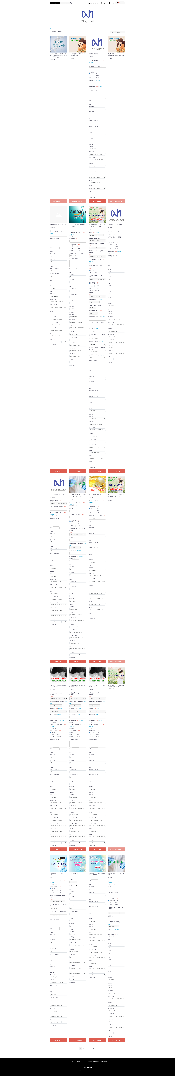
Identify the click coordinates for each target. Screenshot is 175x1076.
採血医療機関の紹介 (93, 311)
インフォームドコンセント (95, 60)
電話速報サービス (93, 299)
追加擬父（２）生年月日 (95, 355)
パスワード (91, 180)
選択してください (94, 73)
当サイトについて (71, 1061)
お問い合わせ (104, 1061)
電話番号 (91, 164)
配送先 (90, 232)
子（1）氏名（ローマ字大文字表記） (58, 912)
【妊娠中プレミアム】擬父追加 (96, 244)
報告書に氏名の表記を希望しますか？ (96, 266)
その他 (97, 78)
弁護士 (97, 75)
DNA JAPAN (87, 1067)
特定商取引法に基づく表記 (94, 1061)
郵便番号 (91, 138)
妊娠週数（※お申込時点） (95, 305)
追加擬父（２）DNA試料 (95, 238)
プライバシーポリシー (82, 1061)
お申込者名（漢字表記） (95, 66)
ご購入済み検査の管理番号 (114, 237)
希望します (93, 270)
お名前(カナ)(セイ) (93, 120)
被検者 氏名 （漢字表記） (76, 253)
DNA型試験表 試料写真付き (76, 543)
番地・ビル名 (92, 157)
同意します (93, 63)
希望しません (93, 272)
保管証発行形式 (54, 501)
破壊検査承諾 (92, 86)
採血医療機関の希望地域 (95, 316)
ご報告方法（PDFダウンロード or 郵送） (96, 291)
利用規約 (92, 197)
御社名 (71, 508)
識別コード (72, 238)
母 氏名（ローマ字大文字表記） (97, 322)
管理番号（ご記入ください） (57, 231)
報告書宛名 (72, 537)
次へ (94, 1048)
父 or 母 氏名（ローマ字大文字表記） (58, 904)
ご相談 (71, 879)
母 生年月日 (92, 328)
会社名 (90, 133)
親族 (91, 78)
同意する (92, 88)
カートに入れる (97, 201)
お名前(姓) (91, 106)
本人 (91, 75)
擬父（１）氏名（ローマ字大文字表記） (97, 334)
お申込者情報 (92, 72)
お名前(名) (91, 111)
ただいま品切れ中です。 (59, 201)
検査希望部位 (53, 714)
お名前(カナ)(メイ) (93, 126)
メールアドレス (92, 169)
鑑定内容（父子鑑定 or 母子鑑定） (57, 896)
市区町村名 (91, 152)
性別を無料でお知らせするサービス (96, 275)
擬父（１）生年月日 (93, 341)
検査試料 (91, 80)
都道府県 (91, 146)
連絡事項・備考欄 (93, 91)
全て (51, 28)
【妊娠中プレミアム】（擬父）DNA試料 (96, 251)
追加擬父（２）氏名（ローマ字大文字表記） (97, 348)
